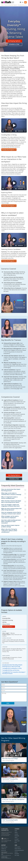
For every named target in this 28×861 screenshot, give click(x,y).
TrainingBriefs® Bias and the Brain (10, 670)
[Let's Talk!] (25, 2)
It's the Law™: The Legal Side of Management (13, 799)
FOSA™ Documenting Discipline (10, 820)
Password (17, 853)
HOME (16, 830)
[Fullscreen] (25, 131)
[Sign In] (23, 2)
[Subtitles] (11, 131)
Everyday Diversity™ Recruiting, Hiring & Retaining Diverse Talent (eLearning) (12, 665)
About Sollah (4, 847)
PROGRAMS (17, 835)
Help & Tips (3, 850)
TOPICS (16, 837)
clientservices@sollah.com (6, 855)
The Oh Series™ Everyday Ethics (10, 779)
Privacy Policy (18, 848)
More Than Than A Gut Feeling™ (10, 758)
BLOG (16, 842)
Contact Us (3, 848)
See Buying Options (14, 41)
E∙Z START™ (17, 839)
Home (2, 5)
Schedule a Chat (14, 44)
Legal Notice (17, 847)
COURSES (16, 834)
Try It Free (17, 855)
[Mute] (16, 131)
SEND (8, 703)
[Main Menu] (18, 2)
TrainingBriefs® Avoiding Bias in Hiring (11, 668)
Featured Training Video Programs (11, 5)
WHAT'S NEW (17, 840)
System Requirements (19, 850)
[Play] (2, 131)
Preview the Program (8, 149)
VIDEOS (16, 832)
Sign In (16, 852)
